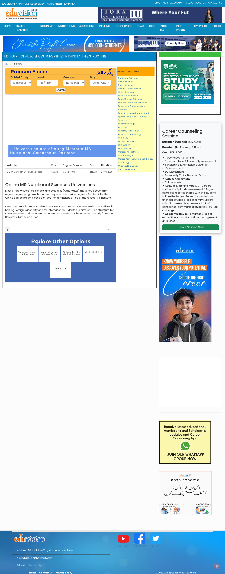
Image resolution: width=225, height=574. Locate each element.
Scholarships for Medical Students (72, 253)
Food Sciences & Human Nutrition (134, 113)
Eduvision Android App (30, 565)
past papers (180, 27)
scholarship (123, 26)
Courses (69, 77)
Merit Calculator (173, 2)
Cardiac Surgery (126, 155)
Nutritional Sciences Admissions (28, 253)
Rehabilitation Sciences (130, 88)
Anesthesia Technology (129, 134)
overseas (200, 26)
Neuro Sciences (126, 85)
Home (6, 64)
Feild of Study (19, 77)
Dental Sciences (126, 81)
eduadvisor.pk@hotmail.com (34, 558)
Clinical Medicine (126, 169)
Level (40, 77)
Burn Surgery (124, 144)
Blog (157, 2)
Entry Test (164, 27)
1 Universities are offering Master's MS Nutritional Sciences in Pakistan (50, 150)
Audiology (123, 137)
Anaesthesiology (126, 123)
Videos (189, 2)
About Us (200, 2)
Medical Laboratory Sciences (132, 102)
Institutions (66, 26)
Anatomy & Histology (128, 130)
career (216, 26)
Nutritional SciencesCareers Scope (50, 253)
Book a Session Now (191, 227)
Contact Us (215, 2)
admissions (87, 26)
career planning (22, 27)
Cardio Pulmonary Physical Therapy (135, 158)
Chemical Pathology (128, 166)
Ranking (104, 26)
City (92, 77)
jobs (152, 26)
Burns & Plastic (125, 148)
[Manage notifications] (217, 566)
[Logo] (61, 537)
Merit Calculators (93, 252)
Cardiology (123, 162)
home (7, 26)
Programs (46, 26)
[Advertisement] (60, 119)
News (140, 26)
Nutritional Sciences (128, 78)
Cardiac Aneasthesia (129, 151)
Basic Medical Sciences (130, 99)
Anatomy (122, 127)
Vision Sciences (126, 92)
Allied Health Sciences (129, 95)
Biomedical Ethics (127, 141)
